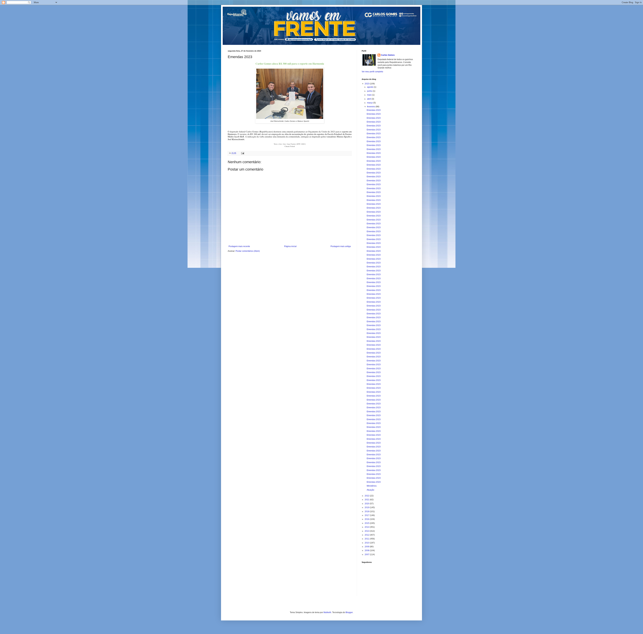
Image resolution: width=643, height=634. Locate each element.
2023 (367, 84)
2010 (367, 543)
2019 (367, 507)
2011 (367, 539)
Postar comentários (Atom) (248, 251)
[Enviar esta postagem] (242, 153)
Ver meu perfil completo (372, 71)
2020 (367, 503)
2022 (367, 496)
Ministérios (372, 486)
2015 (367, 523)
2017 (367, 515)
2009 (367, 546)
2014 (367, 527)
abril (369, 99)
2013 (367, 531)
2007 (367, 554)
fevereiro (371, 106)
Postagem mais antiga (341, 246)
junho (370, 91)
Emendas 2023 (374, 110)
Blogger (349, 612)
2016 (367, 519)
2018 (367, 511)
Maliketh (327, 612)
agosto (370, 87)
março (370, 103)
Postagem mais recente (239, 246)
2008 (367, 550)
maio (369, 95)
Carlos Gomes (388, 55)
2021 (367, 499)
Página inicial (290, 246)
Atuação (370, 490)
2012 (367, 535)
